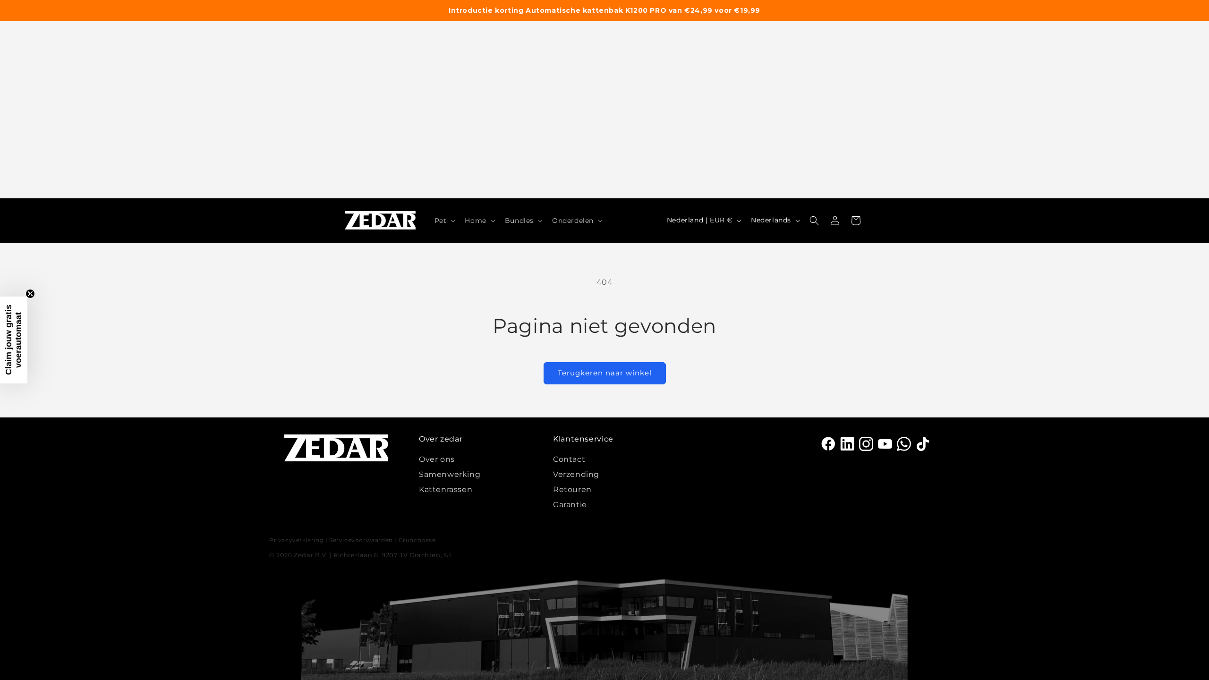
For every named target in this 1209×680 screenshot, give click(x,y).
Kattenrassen (445, 489)
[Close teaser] (30, 293)
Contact (569, 459)
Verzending (576, 474)
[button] (444, 220)
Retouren (572, 489)
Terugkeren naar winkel (605, 372)
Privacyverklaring (296, 540)
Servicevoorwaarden (361, 540)
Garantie (570, 504)
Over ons (437, 459)
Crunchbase (417, 540)
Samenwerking (449, 474)
